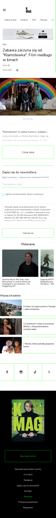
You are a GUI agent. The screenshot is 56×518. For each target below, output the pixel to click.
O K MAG (28, 474)
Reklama (28, 496)
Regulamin (28, 507)
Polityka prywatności (28, 502)
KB (9, 65)
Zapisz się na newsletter (28, 485)
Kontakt (28, 491)
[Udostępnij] (17, 70)
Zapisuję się (28, 233)
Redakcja (28, 480)
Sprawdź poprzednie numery (28, 469)
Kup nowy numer (28, 456)
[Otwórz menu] (4, 10)
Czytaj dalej (28, 152)
